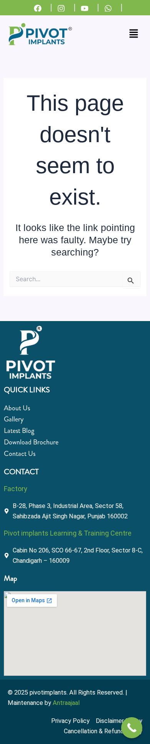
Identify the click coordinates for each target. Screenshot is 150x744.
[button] (134, 34)
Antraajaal (66, 702)
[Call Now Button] (131, 727)
